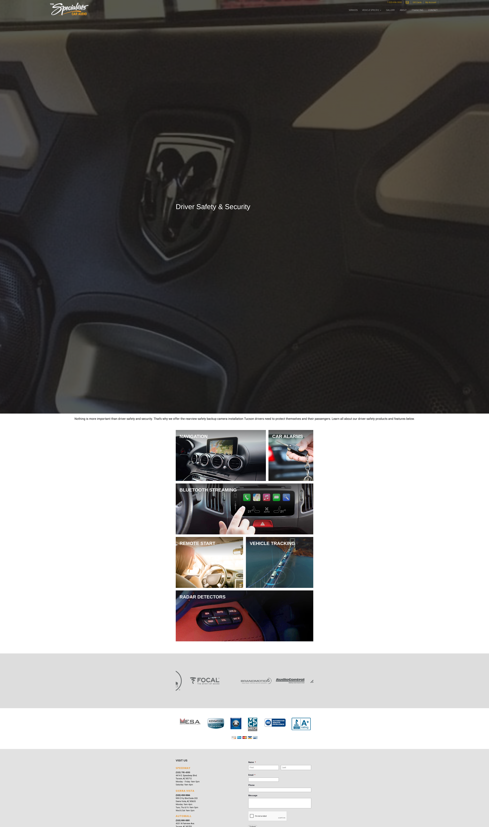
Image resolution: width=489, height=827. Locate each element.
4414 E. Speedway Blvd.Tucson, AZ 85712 (186, 777)
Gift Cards (417, 2)
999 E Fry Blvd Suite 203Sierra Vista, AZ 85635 (187, 800)
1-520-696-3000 (394, 2)
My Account (430, 2)
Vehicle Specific (370, 10)
